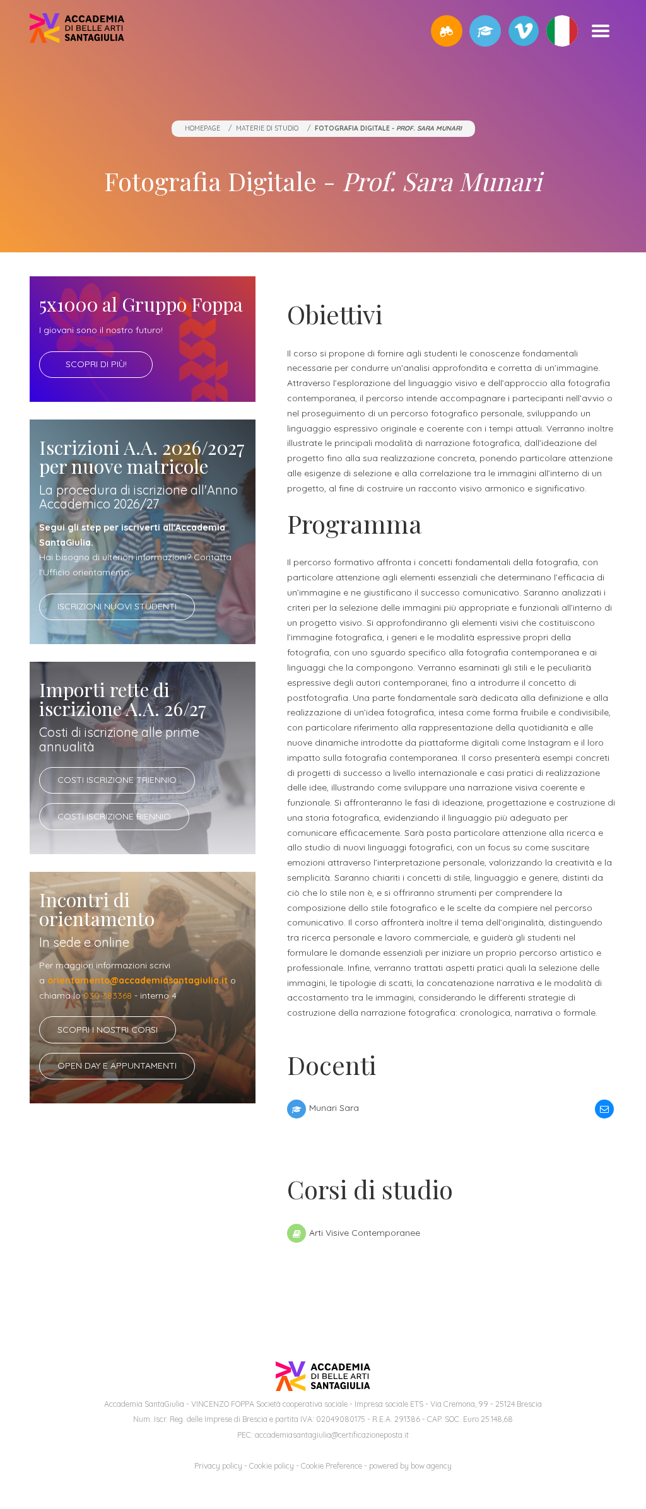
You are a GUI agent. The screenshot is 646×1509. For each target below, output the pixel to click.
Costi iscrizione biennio (114, 816)
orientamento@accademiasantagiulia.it (137, 980)
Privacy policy (218, 1466)
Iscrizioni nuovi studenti (117, 606)
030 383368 (107, 995)
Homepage (202, 128)
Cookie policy (271, 1466)
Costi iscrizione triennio (117, 779)
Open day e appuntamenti (117, 1065)
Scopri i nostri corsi (107, 1029)
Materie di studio (267, 128)
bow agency (431, 1466)
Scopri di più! (96, 364)
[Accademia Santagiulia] (77, 30)
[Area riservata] (485, 31)
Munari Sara (333, 1107)
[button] (446, 31)
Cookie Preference (331, 1466)
